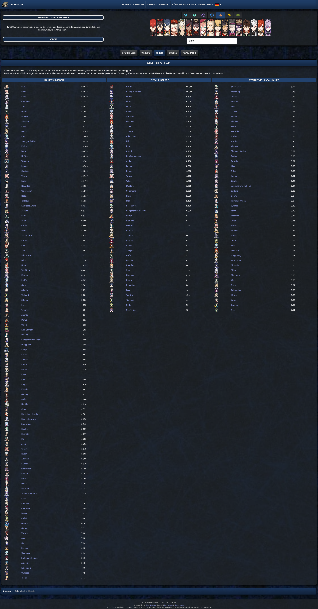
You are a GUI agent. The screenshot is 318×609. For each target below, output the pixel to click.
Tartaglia (25, 201)
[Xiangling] (167, 28)
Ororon (24, 523)
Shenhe (24, 359)
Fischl (24, 354)
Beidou (24, 473)
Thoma (24, 578)
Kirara (24, 240)
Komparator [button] (189, 53)
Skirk (23, 96)
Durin (23, 151)
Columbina (26, 101)
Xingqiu (24, 563)
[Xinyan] (189, 28)
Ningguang (26, 344)
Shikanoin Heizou (29, 558)
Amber (24, 399)
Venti (23, 215)
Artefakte (138, 4)
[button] (218, 4)
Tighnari (25, 295)
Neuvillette (26, 186)
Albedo (24, 290)
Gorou (24, 528)
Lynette (24, 334)
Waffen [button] (151, 4)
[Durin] (268, 28)
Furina (24, 146)
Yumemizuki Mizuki (30, 493)
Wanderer (25, 161)
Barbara (25, 369)
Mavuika (25, 116)
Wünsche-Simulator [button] (183, 4)
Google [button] (173, 53)
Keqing (24, 275)
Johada (24, 210)
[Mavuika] (261, 28)
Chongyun (25, 553)
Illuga (24, 384)
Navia (24, 131)
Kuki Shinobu (27, 329)
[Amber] (160, 28)
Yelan (23, 220)
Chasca (129, 240)
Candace (25, 573)
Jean (23, 444)
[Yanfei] (203, 28)
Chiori (24, 325)
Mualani (25, 488)
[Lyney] (232, 28)
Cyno (23, 409)
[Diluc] (153, 28)
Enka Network (151, 605)
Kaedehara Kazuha (29, 414)
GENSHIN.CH (15, 4)
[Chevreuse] (239, 28)
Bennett (25, 434)
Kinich (24, 181)
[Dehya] (225, 28)
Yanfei (24, 449)
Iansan (24, 513)
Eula (23, 136)
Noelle (24, 196)
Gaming (24, 394)
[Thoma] (218, 28)
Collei (24, 518)
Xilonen (24, 300)
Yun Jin (129, 295)
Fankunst (164, 4)
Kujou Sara (26, 568)
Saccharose (131, 205)
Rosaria (24, 478)
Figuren (126, 4)
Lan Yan (24, 463)
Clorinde (25, 171)
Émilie (24, 364)
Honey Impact (179, 605)
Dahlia (24, 483)
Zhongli (24, 315)
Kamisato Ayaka (28, 205)
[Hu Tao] (196, 28)
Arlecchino (26, 121)
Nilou (23, 265)
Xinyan (24, 533)
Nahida (24, 404)
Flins (23, 126)
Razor (24, 454)
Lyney (24, 305)
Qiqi (23, 543)
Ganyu (24, 285)
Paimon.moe (168, 605)
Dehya (24, 320)
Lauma (24, 166)
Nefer (24, 111)
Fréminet (25, 503)
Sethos (24, 548)
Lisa (23, 379)
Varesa (24, 176)
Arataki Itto (26, 235)
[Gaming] (246, 28)
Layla (23, 498)
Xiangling (130, 285)
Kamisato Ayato (28, 419)
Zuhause (7, 591)
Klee (23, 245)
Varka (24, 86)
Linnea (24, 91)
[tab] (185, 15)
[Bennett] (182, 28)
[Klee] (174, 28)
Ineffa (24, 280)
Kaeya (24, 349)
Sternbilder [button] (129, 53)
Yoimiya (25, 310)
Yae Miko (25, 270)
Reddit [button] (159, 53)
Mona (23, 230)
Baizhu (24, 429)
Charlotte (25, 508)
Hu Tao (24, 156)
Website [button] (145, 53)
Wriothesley (26, 191)
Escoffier (25, 389)
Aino (23, 538)
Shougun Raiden (28, 141)
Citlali (24, 225)
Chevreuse (26, 468)
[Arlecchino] (254, 28)
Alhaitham (26, 255)
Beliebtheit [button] (204, 4)
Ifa (22, 439)
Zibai (23, 106)
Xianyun (25, 458)
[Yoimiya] (210, 28)
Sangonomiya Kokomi (31, 339)
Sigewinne (26, 424)
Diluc (23, 260)
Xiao (23, 250)
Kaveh (24, 374)
